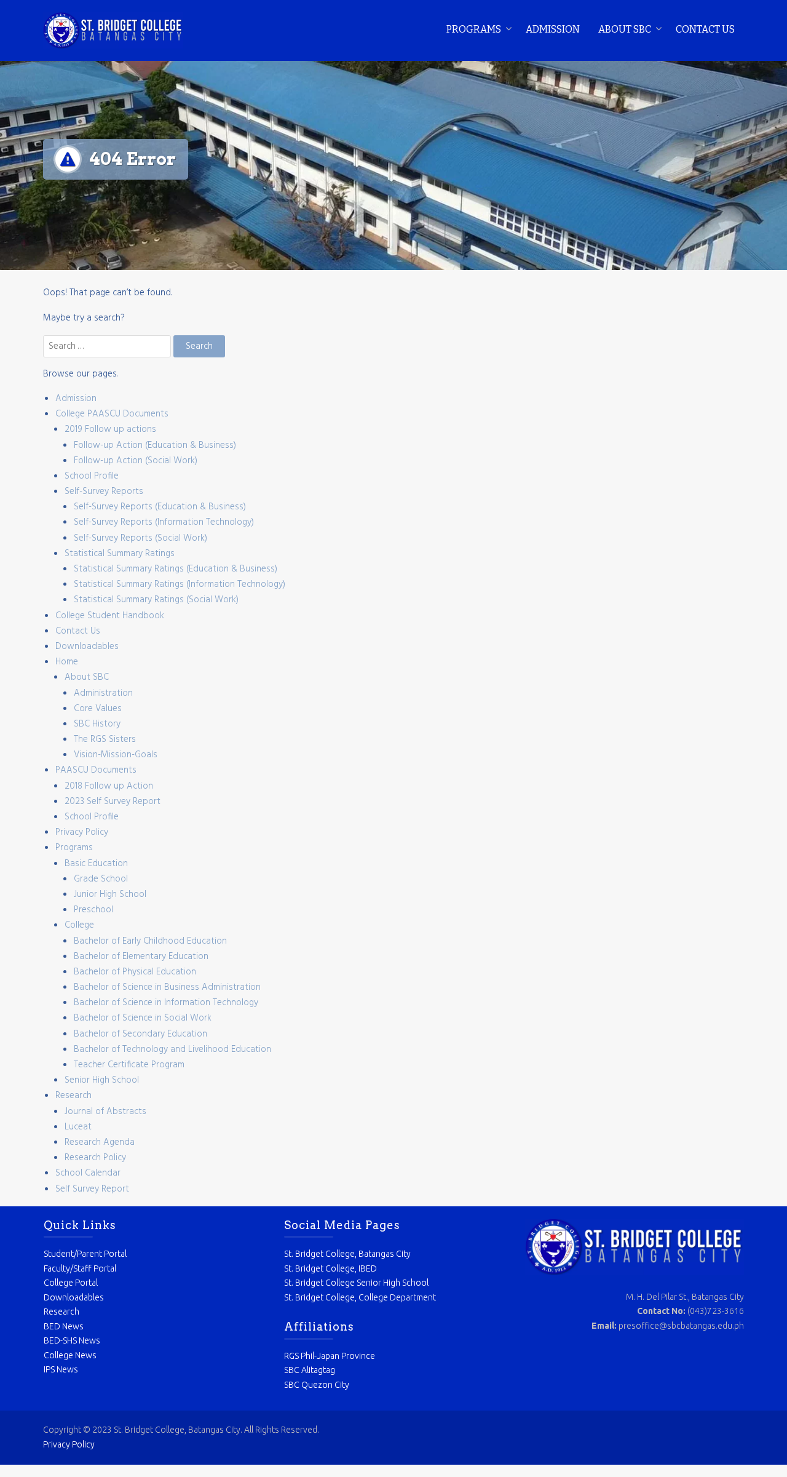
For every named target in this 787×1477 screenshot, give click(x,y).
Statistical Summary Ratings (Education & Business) (175, 569)
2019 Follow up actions (110, 429)
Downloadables (87, 646)
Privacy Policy (81, 832)
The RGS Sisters (105, 739)
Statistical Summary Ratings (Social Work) (156, 599)
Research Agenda (100, 1142)
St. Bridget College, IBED (330, 1268)
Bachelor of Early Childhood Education (150, 941)
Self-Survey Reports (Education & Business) (160, 507)
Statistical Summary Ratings (120, 553)
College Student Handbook (109, 615)
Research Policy (95, 1157)
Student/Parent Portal (85, 1254)
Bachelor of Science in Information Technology (166, 1002)
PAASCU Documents (95, 770)
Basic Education (96, 863)
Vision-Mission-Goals (115, 754)
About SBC (624, 29)
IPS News (61, 1369)
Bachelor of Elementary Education (141, 956)
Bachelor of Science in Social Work (143, 1018)
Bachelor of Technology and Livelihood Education (172, 1049)
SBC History (97, 724)
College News (70, 1355)
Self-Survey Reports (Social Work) (140, 538)
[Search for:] (108, 346)
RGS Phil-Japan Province (329, 1356)
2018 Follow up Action (109, 786)
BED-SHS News (72, 1340)
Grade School (101, 879)
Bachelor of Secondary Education (140, 1034)
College (79, 925)
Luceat (78, 1127)
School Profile (92, 476)
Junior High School (110, 894)
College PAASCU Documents (111, 414)
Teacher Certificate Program (129, 1064)
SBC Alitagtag (309, 1370)
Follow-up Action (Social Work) (135, 460)
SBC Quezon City (316, 1385)
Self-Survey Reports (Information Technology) (164, 522)
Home (66, 662)
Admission (553, 29)
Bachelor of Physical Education (135, 972)
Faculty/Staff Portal (80, 1268)
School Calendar (88, 1173)
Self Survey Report (92, 1189)
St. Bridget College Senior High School (356, 1283)
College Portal (71, 1283)
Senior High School (102, 1080)
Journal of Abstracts (105, 1111)
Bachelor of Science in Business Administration (167, 987)
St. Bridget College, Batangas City (347, 1254)
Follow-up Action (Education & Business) (155, 445)
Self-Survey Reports (104, 491)
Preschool (93, 909)
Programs (473, 29)
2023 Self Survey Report (112, 801)
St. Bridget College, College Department (360, 1297)
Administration (103, 693)
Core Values (98, 708)
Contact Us (705, 29)
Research (73, 1095)
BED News (64, 1326)
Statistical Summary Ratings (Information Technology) (179, 584)
